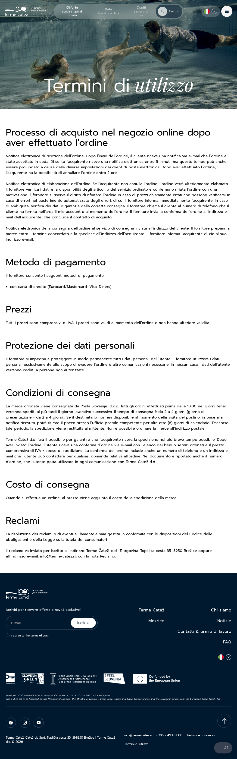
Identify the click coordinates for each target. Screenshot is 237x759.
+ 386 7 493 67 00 (169, 735)
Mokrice (156, 620)
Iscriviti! (83, 622)
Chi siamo (221, 610)
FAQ (227, 642)
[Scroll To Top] (224, 721)
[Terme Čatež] (25, 11)
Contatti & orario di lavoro (204, 631)
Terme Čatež (151, 610)
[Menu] (226, 11)
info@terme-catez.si (138, 735)
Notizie (224, 620)
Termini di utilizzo (136, 744)
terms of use (39, 635)
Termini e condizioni (201, 735)
